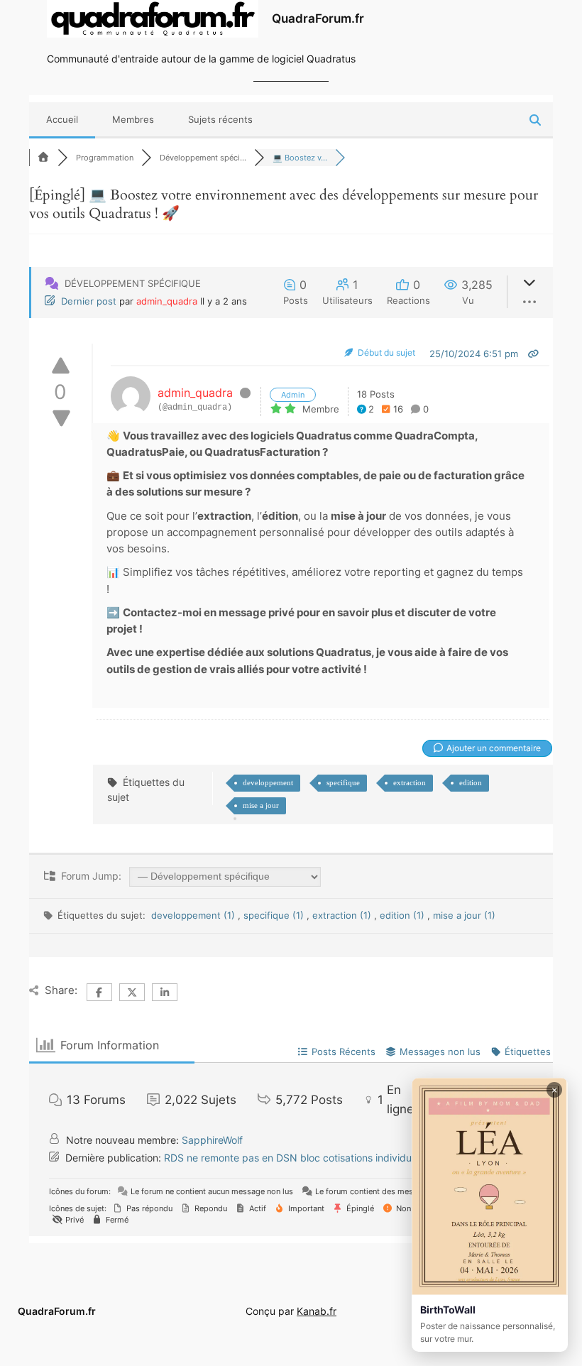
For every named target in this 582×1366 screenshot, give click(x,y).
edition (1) (403, 915)
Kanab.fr (316, 1311)
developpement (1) (194, 915)
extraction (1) (343, 915)
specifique (343, 782)
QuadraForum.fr (318, 18)
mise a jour (261, 805)
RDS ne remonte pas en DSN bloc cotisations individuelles (298, 1158)
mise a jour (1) (464, 915)
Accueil (62, 119)
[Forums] (43, 158)
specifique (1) (275, 915)
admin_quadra (166, 301)
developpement (268, 782)
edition (470, 782)
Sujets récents (220, 119)
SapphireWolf (212, 1140)
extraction (409, 782)
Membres (133, 119)
